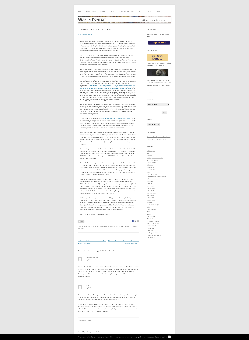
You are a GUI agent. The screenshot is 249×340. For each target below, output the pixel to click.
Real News (150, 219)
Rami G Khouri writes (85, 34)
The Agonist (150, 228)
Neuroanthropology (153, 205)
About (141, 11)
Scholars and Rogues (153, 221)
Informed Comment (152, 179)
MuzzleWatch (151, 200)
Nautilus (149, 202)
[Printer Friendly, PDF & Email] (81, 221)
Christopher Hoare (92, 258)
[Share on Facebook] (133, 221)
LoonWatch (150, 186)
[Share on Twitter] (135, 221)
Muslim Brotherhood (109, 226)
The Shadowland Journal (154, 235)
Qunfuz (149, 214)
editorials (153, 83)
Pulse (148, 212)
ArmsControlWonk (152, 160)
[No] (247, 337)
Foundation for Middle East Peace (156, 177)
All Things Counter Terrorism (155, 158)
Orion (148, 207)
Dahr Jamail (150, 165)
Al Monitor (150, 155)
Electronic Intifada (152, 174)
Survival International (153, 223)
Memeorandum (151, 193)
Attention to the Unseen (126, 11)
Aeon (148, 153)
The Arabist (150, 230)
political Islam (120, 226)
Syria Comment (151, 226)
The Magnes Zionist (152, 233)
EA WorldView (151, 169)
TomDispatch (151, 237)
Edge (148, 172)
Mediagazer (150, 191)
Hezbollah (100, 226)
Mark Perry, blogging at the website (116, 118)
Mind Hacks (150, 195)
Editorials (103, 11)
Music (112, 11)
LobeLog (149, 184)
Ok (169, 337)
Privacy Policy (161, 11)
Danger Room (151, 167)
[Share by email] (138, 221)
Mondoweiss (150, 198)
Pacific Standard (151, 209)
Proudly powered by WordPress (95, 332)
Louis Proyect (151, 188)
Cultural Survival (151, 162)
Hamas (94, 226)
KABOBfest (150, 181)
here (168, 85)
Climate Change (91, 11)
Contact (149, 11)
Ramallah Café (151, 216)
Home (79, 11)
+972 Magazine (151, 151)
